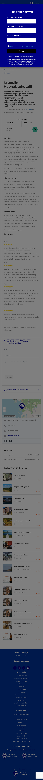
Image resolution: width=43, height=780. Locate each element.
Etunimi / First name (14, 17)
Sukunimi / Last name (15, 26)
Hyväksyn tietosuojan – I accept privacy (22, 46)
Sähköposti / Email (14, 36)
